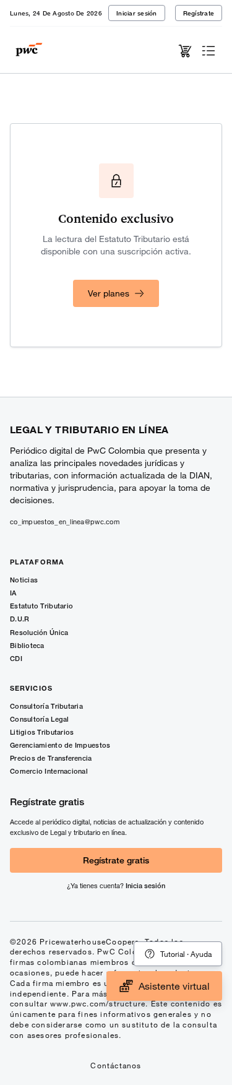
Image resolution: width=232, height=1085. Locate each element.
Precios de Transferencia (51, 758)
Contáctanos (115, 1065)
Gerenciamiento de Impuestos (60, 745)
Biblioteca (27, 645)
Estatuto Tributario (41, 606)
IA (13, 593)
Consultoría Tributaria (46, 706)
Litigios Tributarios (42, 732)
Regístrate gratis (116, 860)
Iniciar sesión (136, 13)
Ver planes (108, 293)
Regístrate (199, 13)
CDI (16, 658)
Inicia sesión (145, 885)
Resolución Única (39, 632)
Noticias (24, 580)
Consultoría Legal (39, 719)
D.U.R (19, 619)
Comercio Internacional (49, 771)
